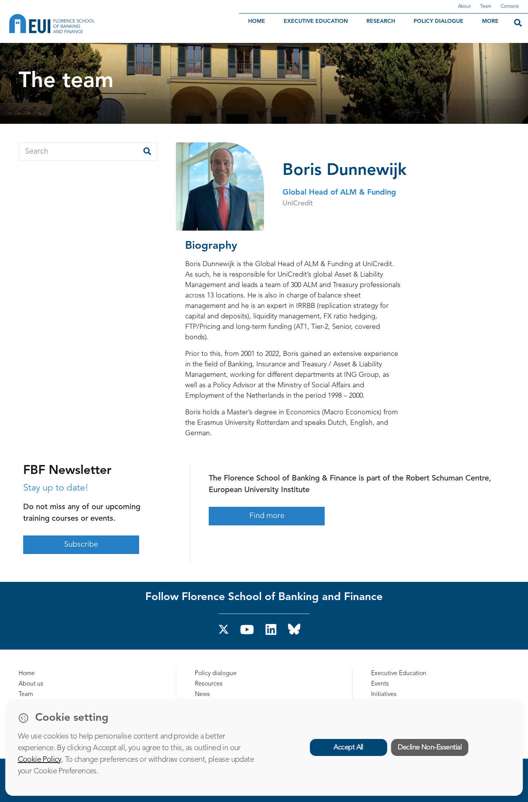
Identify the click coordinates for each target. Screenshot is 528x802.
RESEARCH (380, 21)
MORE (490, 21)
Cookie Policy (39, 760)
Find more (266, 516)
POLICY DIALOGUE (438, 21)
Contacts (510, 6)
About (464, 6)
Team (485, 6)
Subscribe (81, 545)
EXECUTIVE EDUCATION (316, 21)
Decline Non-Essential (430, 747)
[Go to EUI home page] (94, 23)
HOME (256, 21)
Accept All (348, 747)
